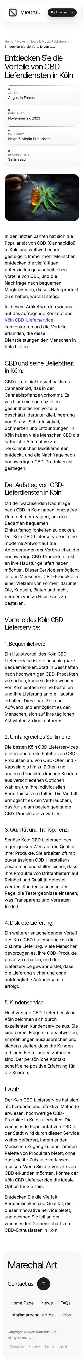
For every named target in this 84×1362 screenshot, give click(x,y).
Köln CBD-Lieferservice (29, 320)
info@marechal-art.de (32, 1314)
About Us (17, 1346)
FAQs (65, 1302)
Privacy (34, 1346)
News (21, 41)
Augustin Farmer (22, 98)
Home (9, 41)
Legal (63, 1346)
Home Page (22, 1302)
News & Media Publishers (48, 41)
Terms (49, 1346)
